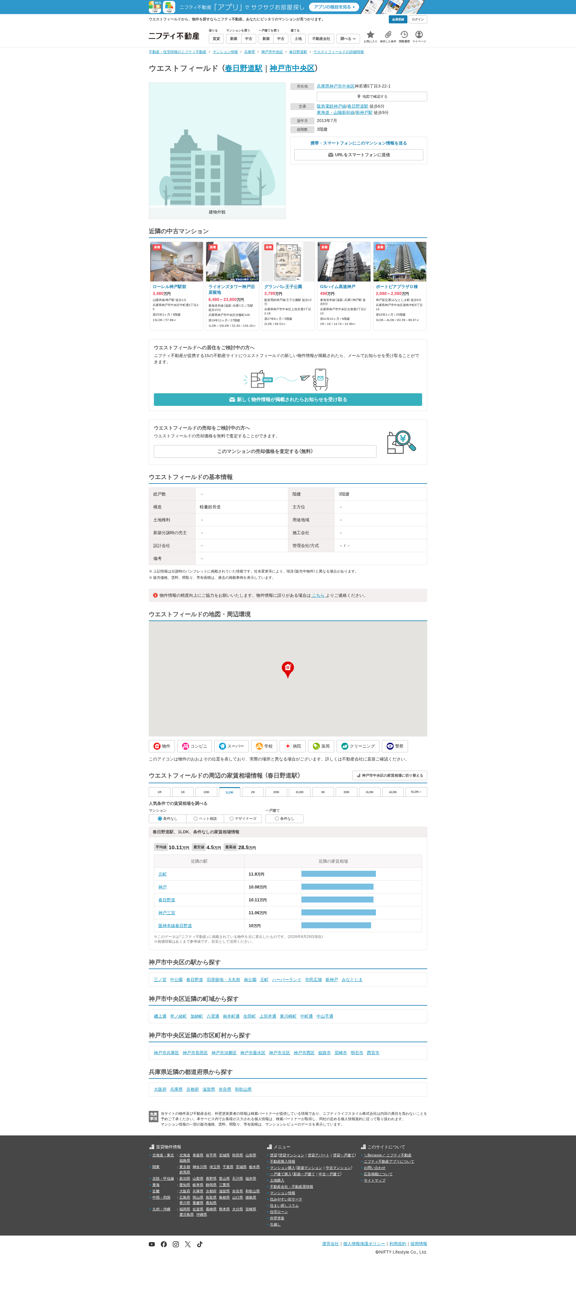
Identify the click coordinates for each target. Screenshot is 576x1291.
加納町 (196, 1016)
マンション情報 (282, 1193)
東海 (156, 1185)
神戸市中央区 (292, 68)
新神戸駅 (364, 112)
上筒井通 (268, 1016)
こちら (318, 595)
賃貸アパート (318, 1155)
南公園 (250, 979)
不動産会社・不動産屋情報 (291, 1187)
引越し (275, 1224)
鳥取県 (211, 1197)
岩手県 (211, 1155)
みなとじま (352, 979)
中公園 (176, 979)
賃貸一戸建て (344, 1155)
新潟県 (184, 1178)
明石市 (357, 1052)
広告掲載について (378, 1174)
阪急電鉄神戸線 (331, 106)
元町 (162, 874)
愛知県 (184, 1185)
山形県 (250, 1155)
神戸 (162, 887)
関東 (156, 1167)
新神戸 (332, 979)
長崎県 (211, 1209)
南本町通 (231, 1016)
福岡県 (184, 1209)
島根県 (224, 1197)
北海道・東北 (163, 1155)
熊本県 (224, 1209)
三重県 (224, 1185)
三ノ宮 (160, 979)
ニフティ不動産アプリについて (389, 1161)
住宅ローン (279, 1212)
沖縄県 (201, 1214)
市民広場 (313, 979)
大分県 (237, 1209)
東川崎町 (288, 1016)
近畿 (156, 1191)
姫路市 (324, 1052)
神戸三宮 (166, 912)
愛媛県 (198, 1203)
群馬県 (184, 1172)
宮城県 (224, 1155)
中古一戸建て (329, 1174)
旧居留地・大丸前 (223, 979)
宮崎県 (250, 1209)
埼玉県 (214, 1167)
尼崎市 (340, 1052)
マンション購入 (282, 1168)
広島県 (184, 1197)
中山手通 (324, 1016)
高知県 (211, 1203)
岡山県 (198, 1197)
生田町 (249, 1016)
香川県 (184, 1203)
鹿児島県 (186, 1214)
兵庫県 (323, 86)
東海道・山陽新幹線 (336, 112)
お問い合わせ (375, 1168)
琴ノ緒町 (178, 1016)
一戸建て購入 (281, 1174)
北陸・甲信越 (163, 1178)
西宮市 (373, 1052)
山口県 (237, 1197)
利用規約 (397, 1243)
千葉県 (228, 1167)
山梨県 (198, 1178)
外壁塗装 (277, 1218)
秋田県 (237, 1155)
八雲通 (213, 1016)
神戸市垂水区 (253, 1052)
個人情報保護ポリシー (364, 1243)
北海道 (184, 1155)
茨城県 (241, 1167)
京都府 (192, 1089)
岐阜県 (198, 1185)
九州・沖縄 (161, 1209)
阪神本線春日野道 (175, 925)
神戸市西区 (304, 1052)
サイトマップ (375, 1180)
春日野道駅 (243, 68)
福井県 (250, 1178)
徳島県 (250, 1197)
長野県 (211, 1178)
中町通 (306, 1016)
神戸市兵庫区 (166, 1052)
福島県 (184, 1161)
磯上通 (160, 1016)
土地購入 (277, 1180)
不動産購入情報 (282, 1161)
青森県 (198, 1155)
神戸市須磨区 (224, 1052)
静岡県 (211, 1185)
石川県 (237, 1178)
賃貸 (273, 1155)
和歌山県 (243, 1089)
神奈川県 (200, 1167)
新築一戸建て (304, 1174)
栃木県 (254, 1167)
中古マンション (338, 1168)
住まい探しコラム (284, 1205)
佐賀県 (198, 1209)
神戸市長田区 (195, 1052)
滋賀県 (208, 1089)
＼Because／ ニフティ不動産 (388, 1155)
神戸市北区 (279, 1052)
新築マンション (309, 1168)
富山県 (224, 1178)
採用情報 (418, 1243)
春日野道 (166, 899)
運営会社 (330, 1243)
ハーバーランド (287, 979)
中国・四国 (161, 1197)
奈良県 (225, 1089)
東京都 (184, 1167)
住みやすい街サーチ (286, 1199)
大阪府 (160, 1089)
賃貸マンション (291, 1155)
